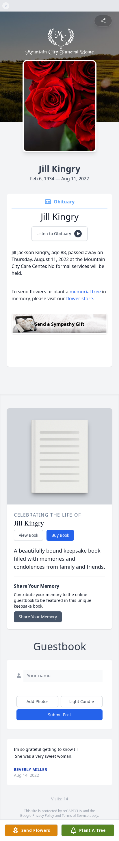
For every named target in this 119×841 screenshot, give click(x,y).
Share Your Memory (38, 616)
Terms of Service (75, 815)
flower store (79, 298)
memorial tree (85, 291)
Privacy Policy (43, 815)
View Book (28, 535)
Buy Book (60, 535)
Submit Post (59, 714)
